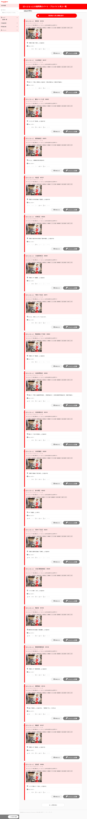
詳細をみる (57, 53)
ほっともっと (33, 812)
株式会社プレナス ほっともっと (25, 812)
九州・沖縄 (38, 812)
